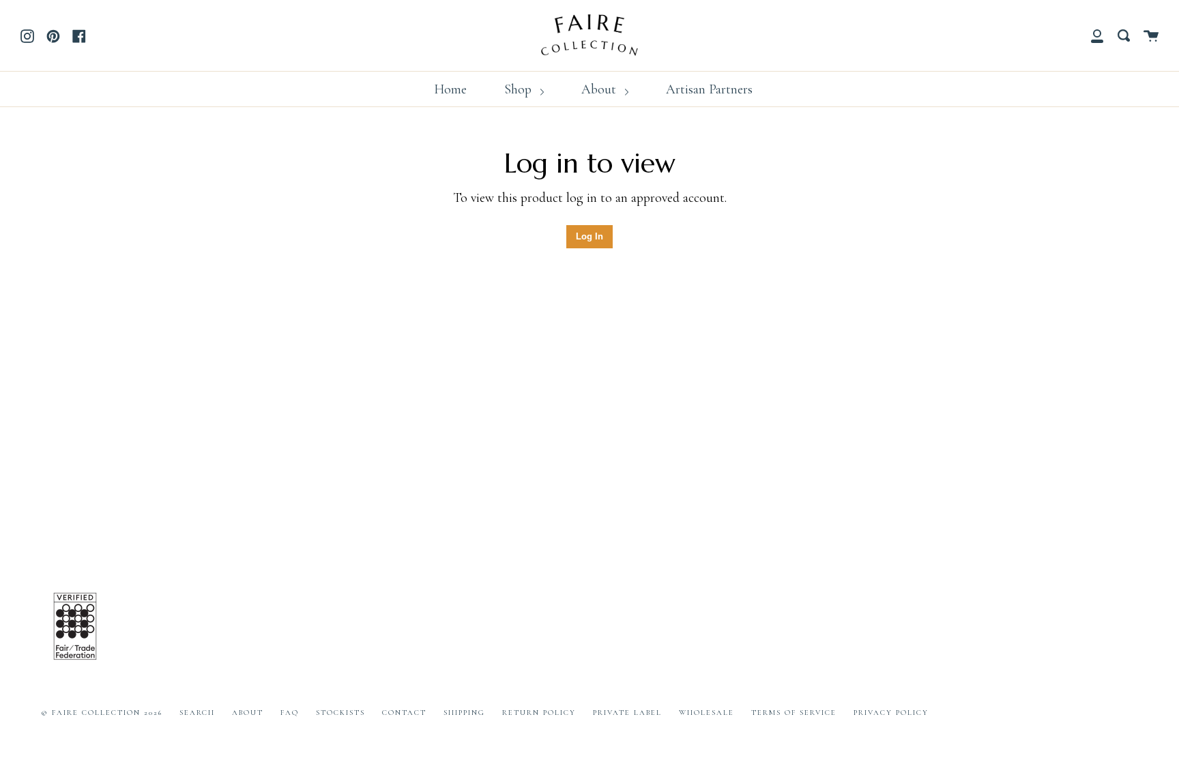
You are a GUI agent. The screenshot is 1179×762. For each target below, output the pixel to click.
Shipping (464, 712)
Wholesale (706, 712)
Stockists (340, 712)
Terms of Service (793, 712)
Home (450, 89)
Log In (589, 236)
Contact (404, 712)
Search (197, 712)
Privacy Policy (891, 712)
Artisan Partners (709, 89)
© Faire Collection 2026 (101, 712)
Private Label (627, 712)
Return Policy (539, 712)
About (600, 89)
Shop (519, 89)
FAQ (289, 712)
